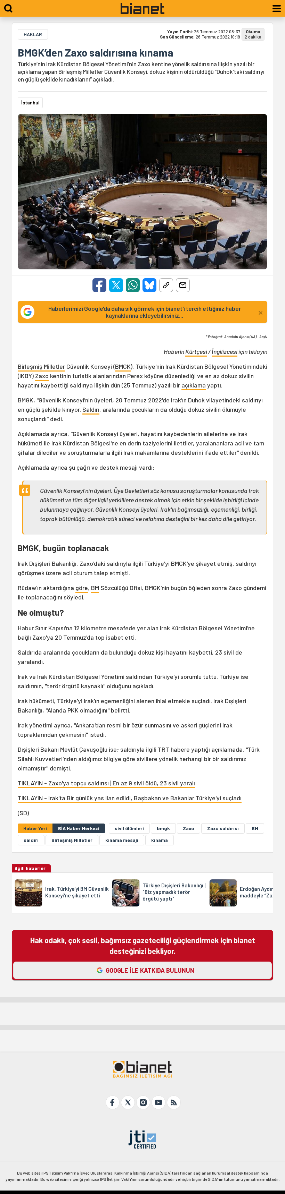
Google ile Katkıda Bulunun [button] (150, 970)
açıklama (193, 385)
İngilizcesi (224, 351)
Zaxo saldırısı (223, 828)
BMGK (123, 366)
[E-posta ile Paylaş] (183, 285)
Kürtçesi (196, 351)
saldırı (31, 840)
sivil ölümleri (129, 828)
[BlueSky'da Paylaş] (149, 285)
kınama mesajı (121, 840)
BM (95, 587)
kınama (159, 840)
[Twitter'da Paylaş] (116, 285)
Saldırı (90, 409)
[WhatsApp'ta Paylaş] (133, 285)
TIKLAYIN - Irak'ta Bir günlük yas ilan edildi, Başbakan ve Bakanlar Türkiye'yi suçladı (130, 798)
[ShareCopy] (166, 285)
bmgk (163, 828)
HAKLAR (33, 34)
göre (81, 587)
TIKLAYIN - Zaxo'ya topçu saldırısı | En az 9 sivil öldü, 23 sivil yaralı (106, 783)
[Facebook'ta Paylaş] (99, 285)
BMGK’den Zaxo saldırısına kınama (95, 52)
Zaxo (42, 375)
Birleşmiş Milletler (41, 366)
